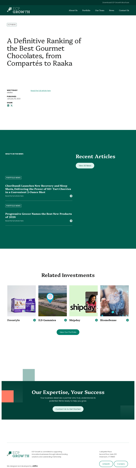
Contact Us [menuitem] (124, 10)
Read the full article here (41, 90)
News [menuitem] (111, 10)
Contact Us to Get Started (68, 409)
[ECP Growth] (18, 10)
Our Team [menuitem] (99, 10)
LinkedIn (106, 464)
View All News (85, 165)
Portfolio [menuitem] (86, 10)
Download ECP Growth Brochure (116, 2)
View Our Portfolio (68, 332)
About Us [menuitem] (73, 10)
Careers (121, 464)
